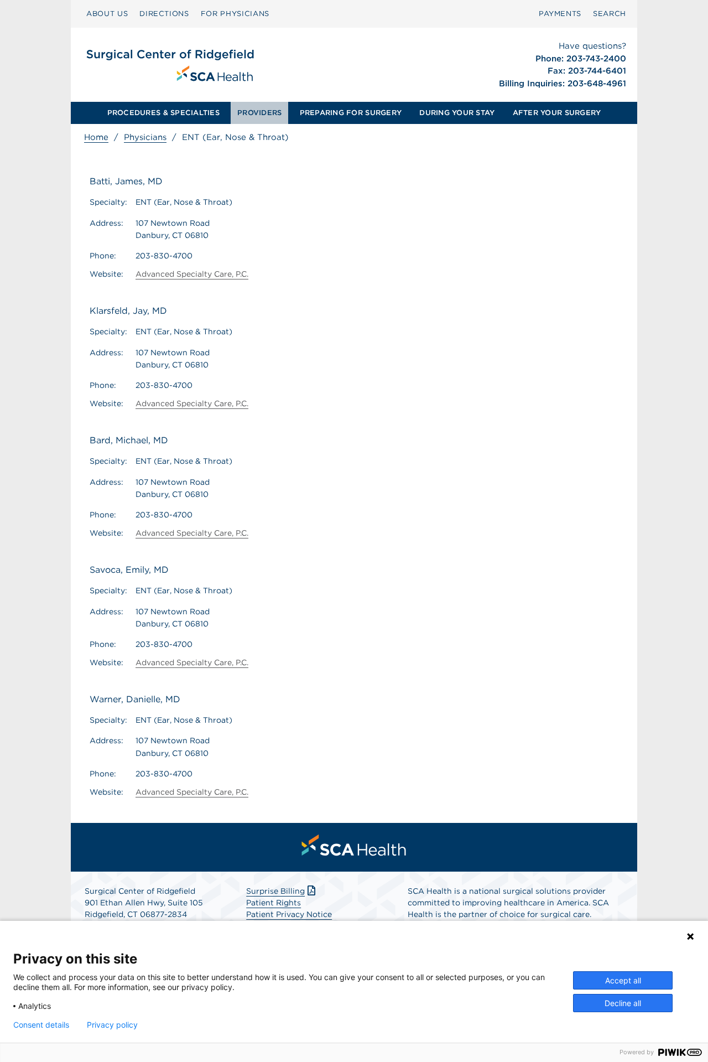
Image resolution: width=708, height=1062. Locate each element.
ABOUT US (107, 13)
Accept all (623, 980)
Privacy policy (112, 1024)
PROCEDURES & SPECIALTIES (163, 112)
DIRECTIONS (164, 13)
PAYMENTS (560, 13)
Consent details (41, 1024)
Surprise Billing (275, 891)
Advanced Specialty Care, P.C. (192, 274)
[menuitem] (107, 14)
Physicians (145, 137)
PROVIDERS (259, 112)
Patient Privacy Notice (289, 914)
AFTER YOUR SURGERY (557, 112)
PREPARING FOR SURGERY (351, 112)
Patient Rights (273, 902)
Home (96, 137)
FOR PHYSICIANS (235, 13)
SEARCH (609, 13)
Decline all (623, 1003)
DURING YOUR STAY (456, 112)
